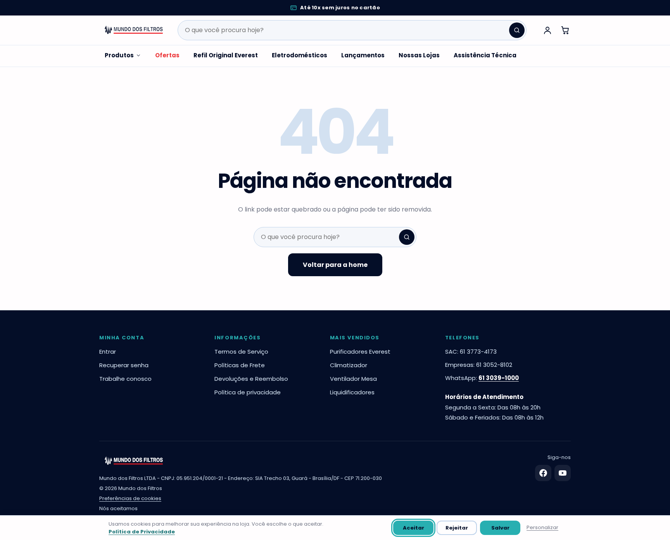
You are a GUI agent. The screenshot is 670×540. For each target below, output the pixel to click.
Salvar (500, 527)
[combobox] (352, 30)
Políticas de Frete (239, 365)
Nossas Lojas (419, 55)
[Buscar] (517, 30)
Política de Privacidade (142, 531)
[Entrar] (547, 30)
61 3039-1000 (498, 378)
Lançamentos (363, 55)
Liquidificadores (352, 392)
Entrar (107, 351)
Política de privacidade (247, 392)
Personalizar (542, 527)
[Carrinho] (565, 30)
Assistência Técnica (485, 55)
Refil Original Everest (225, 55)
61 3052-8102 (494, 365)
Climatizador (348, 365)
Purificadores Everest (360, 351)
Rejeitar (457, 527)
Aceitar (413, 527)
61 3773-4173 (478, 351)
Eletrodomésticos (299, 55)
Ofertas (167, 55)
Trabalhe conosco (125, 379)
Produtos (119, 55)
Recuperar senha (124, 365)
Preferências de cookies (130, 498)
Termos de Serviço (241, 351)
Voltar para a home (335, 264)
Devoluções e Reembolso (251, 379)
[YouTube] (562, 473)
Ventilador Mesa (353, 379)
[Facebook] (543, 473)
